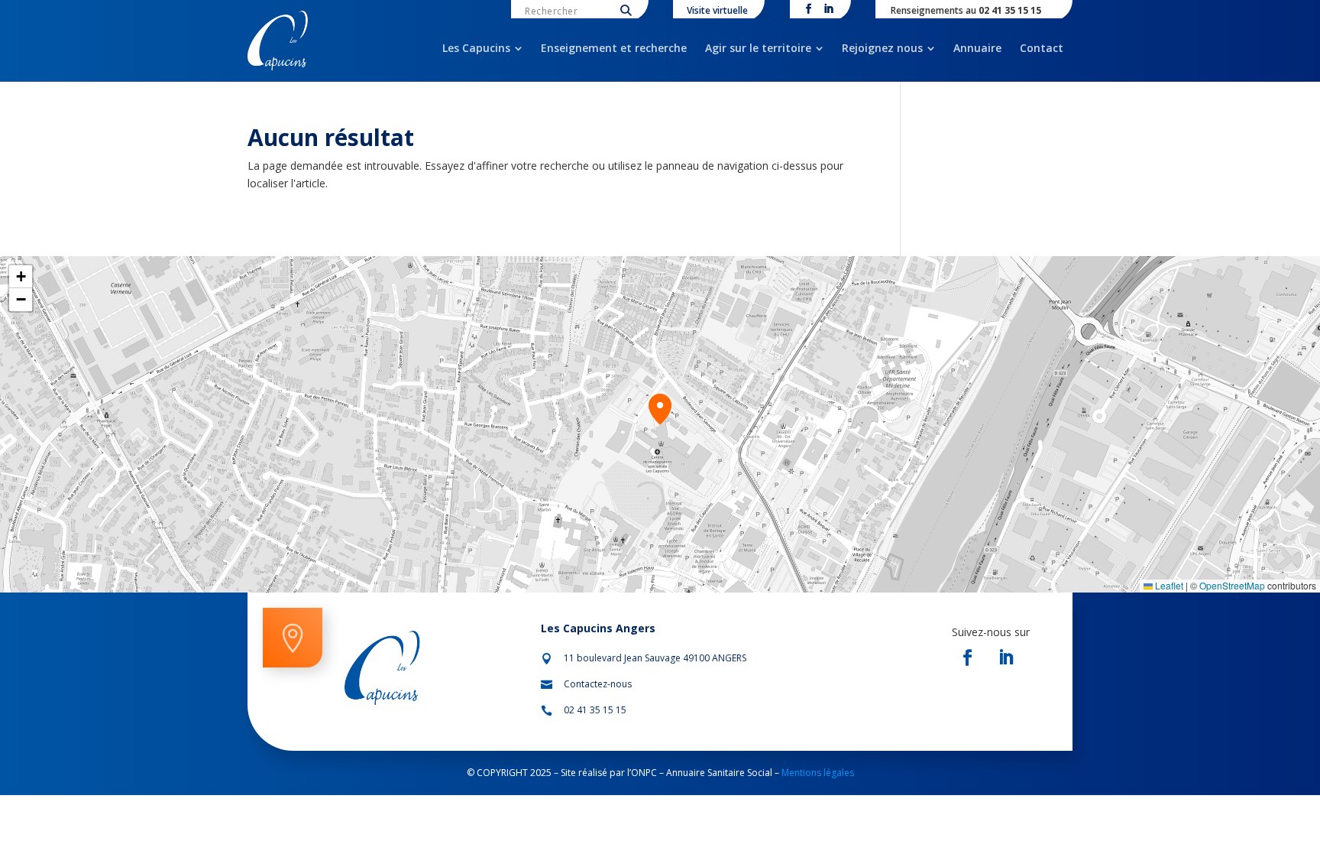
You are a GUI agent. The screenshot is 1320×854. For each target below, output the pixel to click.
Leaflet (1168, 585)
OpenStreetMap (1232, 585)
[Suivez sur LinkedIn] (1006, 657)
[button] (660, 409)
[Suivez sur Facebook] (968, 657)
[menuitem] (482, 48)
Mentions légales (816, 772)
